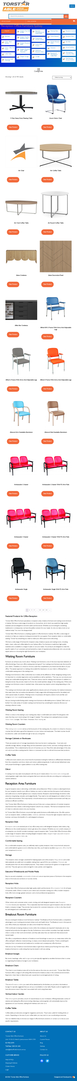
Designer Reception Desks (25, 44)
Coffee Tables (8, 54)
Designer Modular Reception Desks (24, 38)
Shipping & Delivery (11, 1063)
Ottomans (53, 48)
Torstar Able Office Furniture (14, 1036)
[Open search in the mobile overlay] (39, 16)
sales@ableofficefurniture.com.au (15, 1050)
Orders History (10, 1066)
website (13, 1019)
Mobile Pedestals (55, 36)
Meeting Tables (54, 31)
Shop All (7, 31)
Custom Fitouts (45, 1039)
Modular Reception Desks (55, 42)
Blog (41, 1043)
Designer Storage (24, 56)
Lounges (37, 56)
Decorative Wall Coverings (9, 60)
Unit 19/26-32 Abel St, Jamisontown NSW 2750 (20, 1039)
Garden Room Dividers (38, 45)
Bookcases (7, 36)
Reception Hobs (70, 36)
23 (40, 610)
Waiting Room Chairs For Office (70, 53)
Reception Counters (71, 31)
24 (43, 610)
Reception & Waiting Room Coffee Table (54, 55)
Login (7, 1070)
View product (13, 284)
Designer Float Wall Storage (25, 31)
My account (6, 21)
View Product (13, 127)
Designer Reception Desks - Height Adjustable (25, 51)
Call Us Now (31, 21)
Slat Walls (68, 42)
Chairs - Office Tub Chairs (9, 48)
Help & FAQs (9, 1060)
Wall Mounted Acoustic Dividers (70, 59)
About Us (43, 1036)
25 (46, 610)
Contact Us (43, 1050)
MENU (72, 6)
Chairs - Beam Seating (8, 42)
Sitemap (42, 1046)
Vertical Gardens (70, 47)
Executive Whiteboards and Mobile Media (39, 32)
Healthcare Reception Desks (39, 51)
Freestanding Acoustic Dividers (39, 39)
